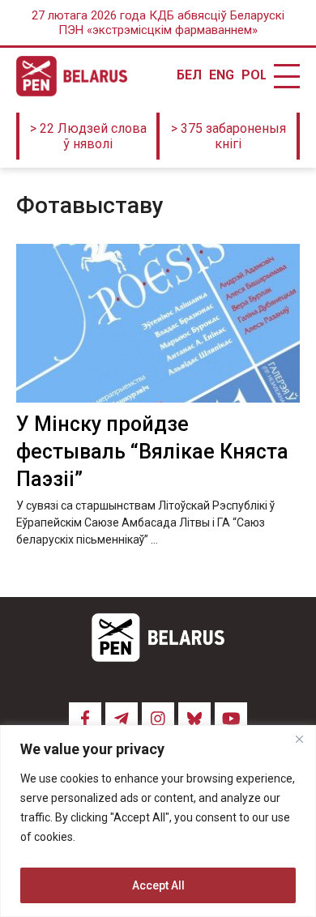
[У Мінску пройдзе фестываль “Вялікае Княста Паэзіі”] (158, 323)
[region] (158, 821)
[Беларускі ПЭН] (71, 76)
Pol (253, 75)
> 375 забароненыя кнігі (228, 136)
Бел (189, 75)
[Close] (299, 739)
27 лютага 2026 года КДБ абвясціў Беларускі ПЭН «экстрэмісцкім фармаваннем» (158, 22)
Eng (221, 75)
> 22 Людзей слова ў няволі (88, 136)
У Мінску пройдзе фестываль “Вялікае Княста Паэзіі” (152, 451)
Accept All (158, 885)
